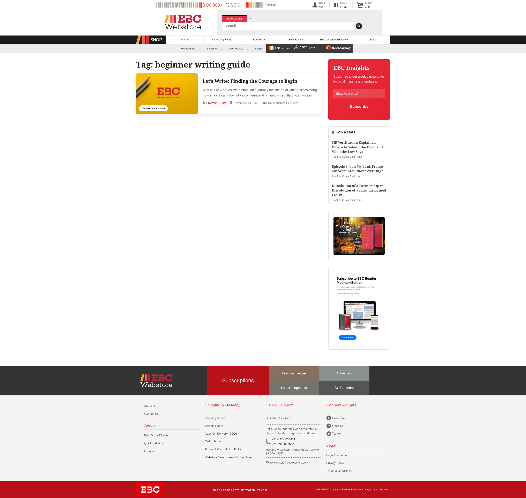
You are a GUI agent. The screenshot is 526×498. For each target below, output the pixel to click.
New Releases (236, 48)
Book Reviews (297, 39)
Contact (371, 39)
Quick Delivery (153, 443)
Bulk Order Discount (157, 435)
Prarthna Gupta (216, 102)
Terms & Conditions (339, 471)
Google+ (337, 425)
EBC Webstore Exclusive (334, 39)
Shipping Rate (214, 425)
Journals (185, 39)
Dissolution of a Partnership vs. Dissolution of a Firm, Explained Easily (359, 190)
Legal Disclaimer (337, 455)
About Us (150, 406)
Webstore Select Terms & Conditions (228, 457)
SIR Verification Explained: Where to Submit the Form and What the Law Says (357, 147)
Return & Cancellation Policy (223, 449)
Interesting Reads (222, 39)
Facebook (338, 418)
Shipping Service (216, 418)
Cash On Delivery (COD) (221, 433)
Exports (149, 451)
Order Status (213, 441)
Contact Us (151, 413)
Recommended (188, 48)
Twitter (336, 433)
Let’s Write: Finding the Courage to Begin (250, 81)
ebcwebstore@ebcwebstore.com (288, 462)
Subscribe (359, 106)
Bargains (259, 48)
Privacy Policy (335, 463)
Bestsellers (259, 39)
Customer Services (278, 418)
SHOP (156, 39)
